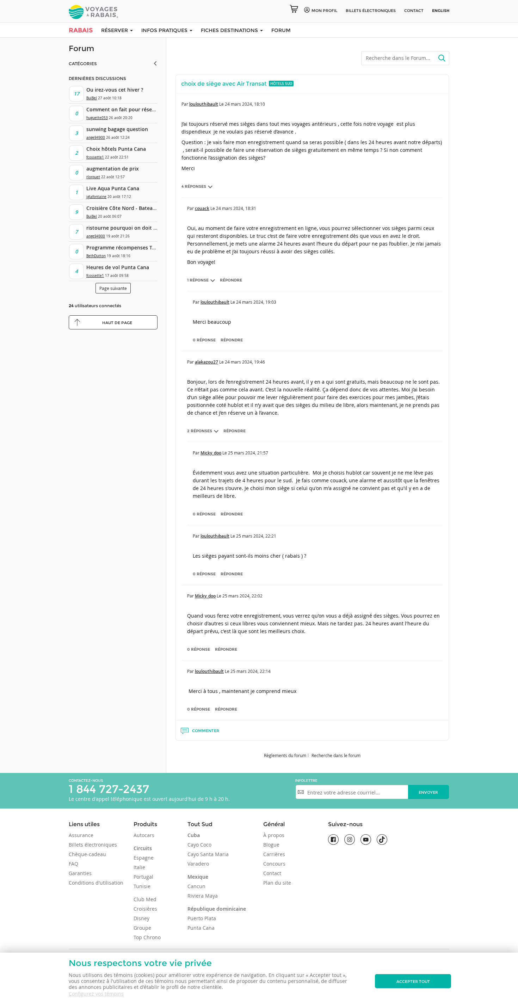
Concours (274, 863)
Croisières (145, 908)
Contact (414, 10)
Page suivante (113, 288)
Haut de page (117, 322)
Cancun (196, 886)
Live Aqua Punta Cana (112, 188)
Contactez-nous (86, 780)
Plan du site (277, 882)
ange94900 (95, 137)
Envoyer (428, 792)
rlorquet (93, 177)
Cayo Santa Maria (208, 854)
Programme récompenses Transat (126, 247)
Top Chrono (147, 937)
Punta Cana (201, 927)
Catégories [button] (83, 63)
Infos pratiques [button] (165, 30)
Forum (281, 30)
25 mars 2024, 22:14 (250, 671)
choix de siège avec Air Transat (224, 83)
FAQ (73, 863)
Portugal (143, 876)
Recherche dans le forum (336, 755)
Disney (141, 918)
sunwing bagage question (117, 129)
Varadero (198, 863)
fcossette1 (95, 157)
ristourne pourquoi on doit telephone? (133, 227)
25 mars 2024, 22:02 (242, 596)
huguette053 (97, 118)
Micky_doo (211, 453)
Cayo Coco (199, 844)
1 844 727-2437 (109, 789)
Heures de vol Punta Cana (117, 267)
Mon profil (324, 10)
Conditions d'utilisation (96, 882)
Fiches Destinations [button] (230, 30)
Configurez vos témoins (96, 993)
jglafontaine (96, 196)
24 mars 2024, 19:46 (245, 362)
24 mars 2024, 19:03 (256, 302)
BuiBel (91, 98)
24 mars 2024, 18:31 (236, 208)
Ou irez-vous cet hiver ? (114, 89)
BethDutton (96, 256)
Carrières (274, 854)
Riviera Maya (202, 895)
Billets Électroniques (371, 10)
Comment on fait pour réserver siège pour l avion (146, 109)
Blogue (271, 844)
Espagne (144, 857)
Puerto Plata (201, 918)
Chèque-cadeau (87, 854)
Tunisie (142, 886)
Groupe (142, 927)
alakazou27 (206, 362)
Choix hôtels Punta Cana (116, 149)
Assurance (81, 835)
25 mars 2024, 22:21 (256, 536)
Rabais (81, 30)
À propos (273, 835)
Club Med (145, 899)
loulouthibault (203, 104)
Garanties (80, 873)
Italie (139, 867)
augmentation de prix (112, 168)
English (440, 10)
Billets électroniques (93, 844)
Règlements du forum (285, 755)
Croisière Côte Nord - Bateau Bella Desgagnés (141, 208)
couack (202, 208)
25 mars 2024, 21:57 (248, 453)
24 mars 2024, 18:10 (245, 104)
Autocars (144, 835)
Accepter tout (413, 981)
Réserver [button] (115, 30)
